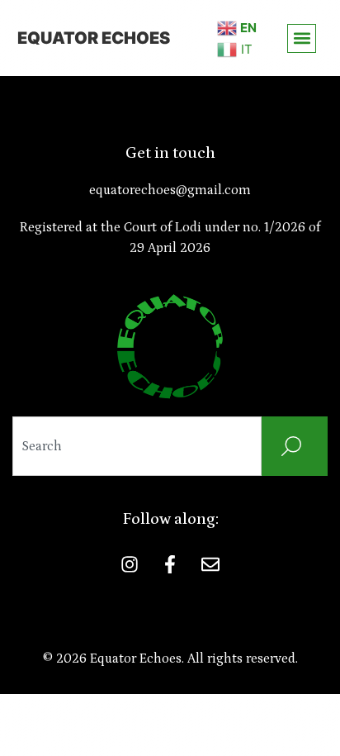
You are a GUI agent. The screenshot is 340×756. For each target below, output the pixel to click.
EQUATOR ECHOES (93, 38)
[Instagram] (129, 564)
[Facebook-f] (170, 564)
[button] (301, 38)
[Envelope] (210, 564)
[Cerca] (295, 446)
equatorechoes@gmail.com (170, 190)
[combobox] (137, 446)
